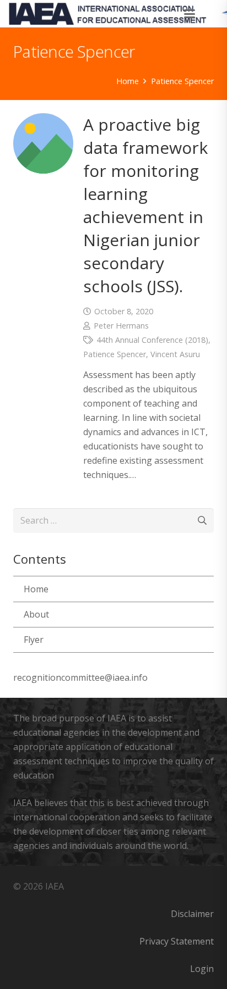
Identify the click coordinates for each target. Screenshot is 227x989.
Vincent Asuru (175, 354)
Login (202, 969)
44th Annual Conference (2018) (152, 340)
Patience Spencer (114, 354)
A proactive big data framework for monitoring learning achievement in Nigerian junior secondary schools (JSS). (145, 205)
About (36, 614)
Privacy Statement (176, 941)
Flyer (34, 640)
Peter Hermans (121, 325)
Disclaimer (192, 914)
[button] (190, 13)
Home (36, 589)
